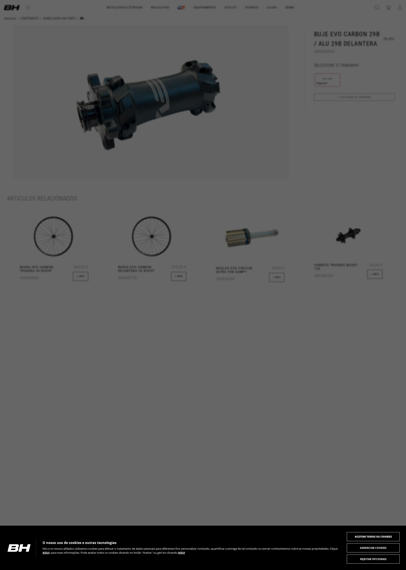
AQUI (46, 553)
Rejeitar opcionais (373, 559)
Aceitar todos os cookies (373, 536)
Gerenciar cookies (373, 548)
